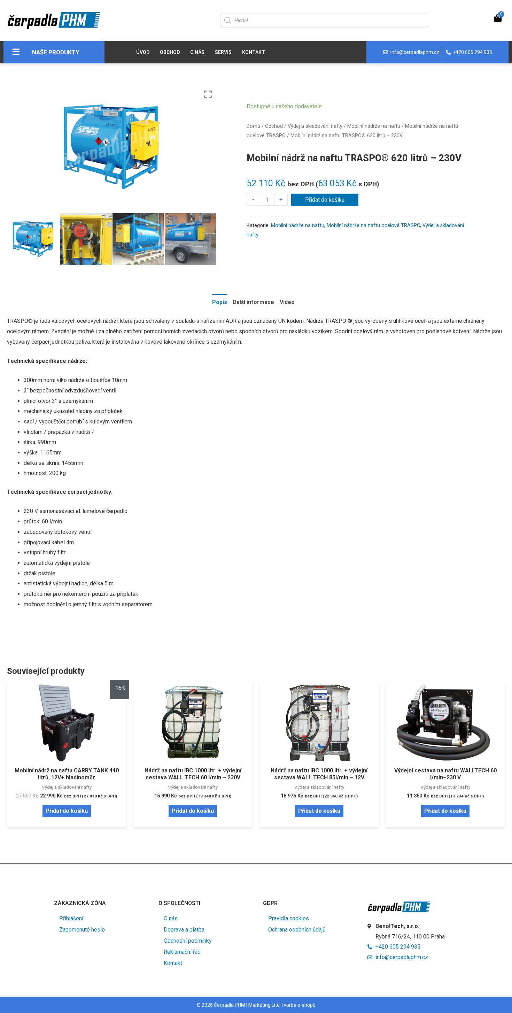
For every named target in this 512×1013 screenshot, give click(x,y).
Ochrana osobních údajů (297, 929)
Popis (219, 302)
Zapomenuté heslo (82, 929)
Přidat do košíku (324, 199)
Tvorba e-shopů (298, 1005)
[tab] (219, 302)
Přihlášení (71, 918)
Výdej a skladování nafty (315, 126)
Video (287, 302)
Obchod (170, 52)
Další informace (253, 302)
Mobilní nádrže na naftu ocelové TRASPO (373, 225)
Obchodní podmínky (188, 940)
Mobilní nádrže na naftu (373, 126)
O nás (197, 52)
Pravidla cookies (288, 918)
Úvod (142, 52)
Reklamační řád (182, 952)
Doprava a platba (184, 929)
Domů (253, 126)
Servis (223, 52)
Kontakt (253, 52)
